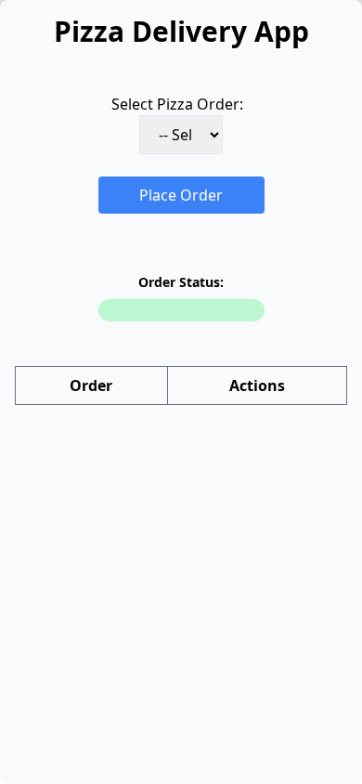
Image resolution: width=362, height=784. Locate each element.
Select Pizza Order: (177, 104)
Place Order (181, 195)
